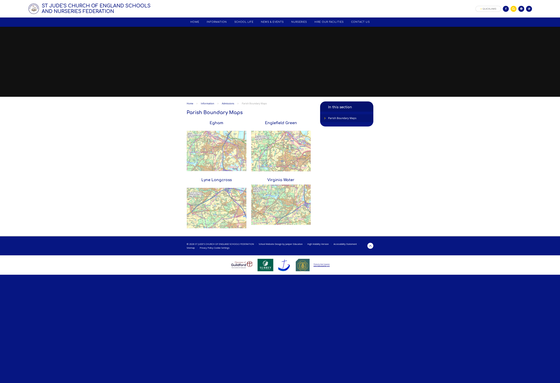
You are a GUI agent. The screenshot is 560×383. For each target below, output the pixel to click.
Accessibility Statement (345, 244)
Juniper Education (294, 244)
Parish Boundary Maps (254, 103)
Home (190, 103)
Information (207, 103)
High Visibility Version (318, 244)
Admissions (228, 103)
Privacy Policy (206, 247)
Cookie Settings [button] (222, 247)
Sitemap (191, 247)
